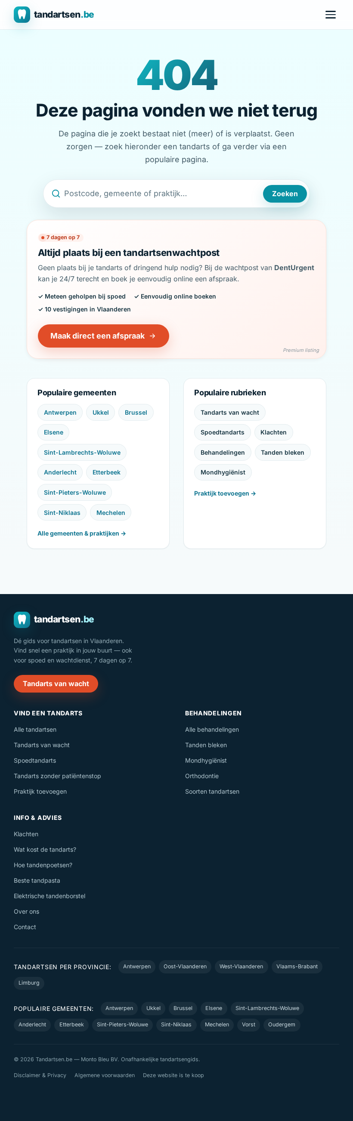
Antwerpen (60, 412)
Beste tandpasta (37, 880)
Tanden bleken (282, 452)
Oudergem (281, 1024)
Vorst (248, 1024)
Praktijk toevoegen (40, 791)
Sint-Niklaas (62, 512)
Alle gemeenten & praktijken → (81, 533)
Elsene (53, 432)
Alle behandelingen (212, 729)
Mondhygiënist (223, 472)
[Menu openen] (330, 14)
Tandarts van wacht (230, 412)
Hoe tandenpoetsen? (43, 864)
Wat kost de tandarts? (45, 849)
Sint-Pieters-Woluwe (75, 492)
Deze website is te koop (173, 1075)
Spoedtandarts (223, 432)
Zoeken (285, 193)
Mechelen (110, 512)
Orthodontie (202, 775)
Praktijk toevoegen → (225, 493)
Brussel (136, 412)
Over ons (26, 911)
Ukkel (101, 412)
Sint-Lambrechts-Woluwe (82, 452)
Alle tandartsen (35, 729)
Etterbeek (107, 472)
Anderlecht (60, 472)
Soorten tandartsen (212, 791)
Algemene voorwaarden (104, 1075)
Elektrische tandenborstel (49, 895)
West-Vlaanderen (241, 966)
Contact (25, 926)
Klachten (273, 432)
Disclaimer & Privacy (40, 1075)
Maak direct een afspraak (97, 335)
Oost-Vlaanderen (185, 966)
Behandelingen (223, 452)
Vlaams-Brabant (297, 966)
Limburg (29, 982)
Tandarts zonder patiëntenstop (57, 775)
